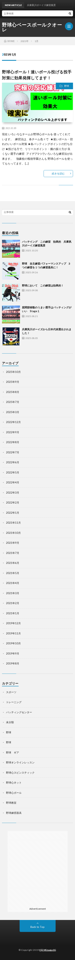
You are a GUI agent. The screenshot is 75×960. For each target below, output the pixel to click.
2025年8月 (12, 392)
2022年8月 (12, 442)
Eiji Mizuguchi (47, 949)
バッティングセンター (19, 712)
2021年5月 (12, 573)
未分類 (10, 722)
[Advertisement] (37, 868)
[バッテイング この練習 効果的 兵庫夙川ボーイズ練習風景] (11, 249)
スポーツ (11, 692)
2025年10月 (13, 371)
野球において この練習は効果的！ (43, 285)
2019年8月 (12, 663)
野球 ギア (12, 752)
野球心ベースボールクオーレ (32, 27)
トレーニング (14, 702)
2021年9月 (12, 542)
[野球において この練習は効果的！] (11, 293)
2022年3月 (12, 492)
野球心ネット (14, 782)
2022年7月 (12, 452)
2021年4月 (12, 583)
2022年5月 (12, 472)
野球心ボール (14, 792)
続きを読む (58, 173)
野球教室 (11, 802)
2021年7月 (12, 552)
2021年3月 (12, 593)
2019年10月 (13, 643)
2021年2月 (12, 603)
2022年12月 (13, 422)
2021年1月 (12, 613)
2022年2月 (12, 502)
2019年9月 (12, 653)
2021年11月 (13, 522)
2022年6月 (12, 462)
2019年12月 (13, 623)
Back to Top (37, 927)
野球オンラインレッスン (20, 762)
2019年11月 (13, 633)
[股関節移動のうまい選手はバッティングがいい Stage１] (11, 314)
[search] (70, 13)
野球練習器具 (14, 812)
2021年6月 (12, 562)
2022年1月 (12, 512)
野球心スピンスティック (20, 772)
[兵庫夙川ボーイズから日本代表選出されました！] (11, 336)
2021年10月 (13, 532)
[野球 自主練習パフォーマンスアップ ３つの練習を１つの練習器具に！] (11, 271)
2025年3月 (12, 412)
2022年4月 (12, 482)
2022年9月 (12, 432)
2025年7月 (12, 402)
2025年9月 (12, 381)
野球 (66, 85)
